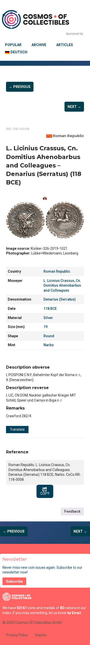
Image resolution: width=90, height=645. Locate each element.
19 (46, 327)
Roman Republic (68, 136)
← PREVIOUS (19, 87)
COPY (45, 493)
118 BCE (50, 309)
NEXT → (74, 107)
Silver (48, 318)
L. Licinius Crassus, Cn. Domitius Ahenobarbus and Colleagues (62, 285)
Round (49, 336)
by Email (74, 613)
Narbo (49, 345)
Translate (17, 429)
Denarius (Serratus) (60, 299)
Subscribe (14, 581)
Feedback (72, 511)
